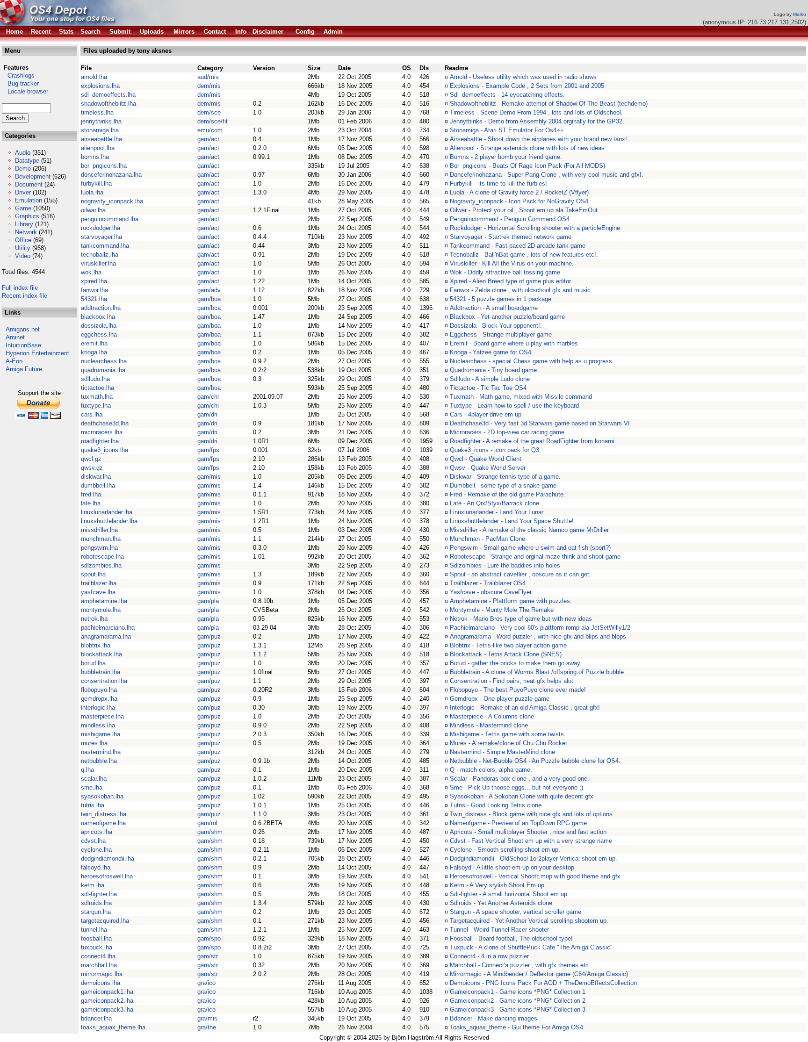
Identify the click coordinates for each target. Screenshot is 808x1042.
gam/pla (208, 600)
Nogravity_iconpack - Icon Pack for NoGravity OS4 (519, 201)
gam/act (208, 139)
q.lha (87, 769)
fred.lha (91, 494)
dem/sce (209, 112)
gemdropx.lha (99, 698)
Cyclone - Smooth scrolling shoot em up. (505, 849)
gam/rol (207, 822)
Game (23, 208)
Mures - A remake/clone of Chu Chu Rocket (508, 743)
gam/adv (209, 290)
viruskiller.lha (98, 263)
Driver (23, 192)
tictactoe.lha (97, 387)
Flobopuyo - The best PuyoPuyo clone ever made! (518, 689)
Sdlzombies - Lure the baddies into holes (505, 565)
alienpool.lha (98, 147)
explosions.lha (100, 85)
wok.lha (91, 272)
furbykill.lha (96, 183)
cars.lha (91, 414)
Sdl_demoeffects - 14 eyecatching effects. (507, 94)
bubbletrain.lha (100, 672)
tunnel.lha (94, 929)
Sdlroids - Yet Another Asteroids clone (501, 902)
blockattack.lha (101, 654)
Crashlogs (18, 75)
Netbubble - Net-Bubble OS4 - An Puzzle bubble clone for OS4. (535, 760)
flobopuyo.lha (99, 689)
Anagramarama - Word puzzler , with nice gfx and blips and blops (538, 636)
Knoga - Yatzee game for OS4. (491, 352)
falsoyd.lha (95, 867)
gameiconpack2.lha (107, 1000)
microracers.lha (102, 432)
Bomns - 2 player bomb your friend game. (506, 156)
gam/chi (208, 396)
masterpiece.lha (102, 716)
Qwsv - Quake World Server (488, 467)
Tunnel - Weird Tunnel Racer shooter (499, 929)
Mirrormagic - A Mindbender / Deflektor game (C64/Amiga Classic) (539, 973)
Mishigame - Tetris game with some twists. (508, 734)
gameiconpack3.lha (107, 1009)
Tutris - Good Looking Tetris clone (495, 805)
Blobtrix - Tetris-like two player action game (508, 645)
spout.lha (93, 574)
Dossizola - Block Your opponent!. (496, 325)
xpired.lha (94, 281)
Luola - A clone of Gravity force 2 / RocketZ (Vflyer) (519, 192)
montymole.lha (101, 609)
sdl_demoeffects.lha (108, 94)
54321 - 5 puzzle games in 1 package (500, 298)
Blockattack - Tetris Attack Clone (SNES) (506, 654)
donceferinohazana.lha (111, 174)
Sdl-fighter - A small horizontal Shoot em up (508, 894)
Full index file (20, 287)
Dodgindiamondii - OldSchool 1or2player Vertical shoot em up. (533, 858)
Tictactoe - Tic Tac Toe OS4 (488, 387)
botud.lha (93, 663)
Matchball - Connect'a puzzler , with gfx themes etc (519, 965)
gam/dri (207, 414)
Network (26, 232)
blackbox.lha (98, 316)
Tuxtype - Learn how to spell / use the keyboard (514, 405)
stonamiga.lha (100, 130)
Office (23, 240)
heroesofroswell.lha (107, 876)
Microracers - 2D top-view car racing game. (508, 432)
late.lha (91, 503)
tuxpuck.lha (96, 947)
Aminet (15, 337)
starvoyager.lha (101, 236)
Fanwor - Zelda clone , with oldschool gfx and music (520, 290)
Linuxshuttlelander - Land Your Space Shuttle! (512, 521)
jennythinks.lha (101, 121)
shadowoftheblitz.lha (108, 103)
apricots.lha (96, 831)
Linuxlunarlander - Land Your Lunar (496, 512)
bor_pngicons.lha (104, 165)
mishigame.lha (100, 734)
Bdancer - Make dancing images (493, 1018)
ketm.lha (92, 885)
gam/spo (209, 938)
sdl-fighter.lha (99, 894)
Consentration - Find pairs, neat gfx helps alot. (512, 680)
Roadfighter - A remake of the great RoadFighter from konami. (533, 441)
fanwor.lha (94, 290)
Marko (799, 14)
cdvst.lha (93, 840)
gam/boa (209, 298)
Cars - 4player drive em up (485, 414)
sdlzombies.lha (101, 565)
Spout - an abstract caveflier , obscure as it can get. (520, 574)
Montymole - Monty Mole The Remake (502, 609)
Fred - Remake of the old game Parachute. (507, 494)
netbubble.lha (99, 760)
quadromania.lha (103, 370)
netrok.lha (94, 618)
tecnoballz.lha (99, 254)
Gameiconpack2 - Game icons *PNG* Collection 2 (517, 1000)
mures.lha (94, 743)
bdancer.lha (96, 1018)
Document (29, 184)
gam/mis (209, 476)
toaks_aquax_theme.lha (113, 1027)
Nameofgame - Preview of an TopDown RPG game (518, 822)
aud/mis (208, 76)
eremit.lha (94, 343)
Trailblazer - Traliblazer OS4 (488, 583)
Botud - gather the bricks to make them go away (515, 663)
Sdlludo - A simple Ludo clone (490, 378)
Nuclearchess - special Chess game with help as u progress (531, 361)
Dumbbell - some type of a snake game (503, 485)
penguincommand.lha (109, 219)
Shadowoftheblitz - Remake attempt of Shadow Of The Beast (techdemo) (549, 103)
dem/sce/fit (212, 121)
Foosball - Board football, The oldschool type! (511, 938)
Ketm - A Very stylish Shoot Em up (497, 885)
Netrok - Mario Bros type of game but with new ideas (521, 618)
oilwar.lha (93, 210)
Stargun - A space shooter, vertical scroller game (515, 911)
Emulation (28, 200)
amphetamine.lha (104, 600)
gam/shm (210, 831)
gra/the (206, 1027)
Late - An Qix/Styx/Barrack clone (494, 503)
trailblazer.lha (98, 583)
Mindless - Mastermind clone (489, 725)
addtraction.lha (101, 307)
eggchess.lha (99, 334)
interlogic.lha (98, 707)
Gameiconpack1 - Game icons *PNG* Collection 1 (517, 991)
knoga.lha (94, 352)
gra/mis (207, 1018)
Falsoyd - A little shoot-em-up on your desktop (512, 867)
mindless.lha (98, 725)
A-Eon (14, 361)
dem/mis (209, 85)
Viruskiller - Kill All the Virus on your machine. (512, 263)
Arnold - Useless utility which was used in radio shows (523, 76)
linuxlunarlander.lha (106, 512)
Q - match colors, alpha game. (491, 769)
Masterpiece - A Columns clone (492, 716)
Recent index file (24, 295)
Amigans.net (23, 329)
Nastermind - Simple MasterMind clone (502, 751)
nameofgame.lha (103, 822)
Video (22, 255)
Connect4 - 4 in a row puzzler (489, 956)
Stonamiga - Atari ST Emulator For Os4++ (507, 130)
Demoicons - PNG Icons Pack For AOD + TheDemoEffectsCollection (543, 982)
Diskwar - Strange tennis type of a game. (505, 476)
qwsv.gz (92, 467)
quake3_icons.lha (104, 449)
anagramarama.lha (106, 636)
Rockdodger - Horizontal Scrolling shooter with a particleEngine (535, 227)
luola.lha (92, 192)
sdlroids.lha (96, 902)
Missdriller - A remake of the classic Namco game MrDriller (529, 529)
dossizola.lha (98, 325)
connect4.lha (98, 956)
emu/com (210, 130)
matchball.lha (99, 965)
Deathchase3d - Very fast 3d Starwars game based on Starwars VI (540, 423)
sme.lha (91, 787)
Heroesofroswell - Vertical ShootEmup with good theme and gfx (535, 876)
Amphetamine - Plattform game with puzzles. (511, 600)
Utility (22, 248)
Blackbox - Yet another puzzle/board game (507, 316)
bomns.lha (95, 156)
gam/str (207, 956)
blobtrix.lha (95, 645)
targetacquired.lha (105, 920)
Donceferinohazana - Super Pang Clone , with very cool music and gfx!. (546, 174)
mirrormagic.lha (102, 973)
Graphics (27, 216)
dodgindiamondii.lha (107, 858)
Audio (22, 152)
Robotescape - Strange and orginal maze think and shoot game (535, 556)
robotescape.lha (102, 556)
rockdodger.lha (100, 227)
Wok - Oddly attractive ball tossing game (505, 272)
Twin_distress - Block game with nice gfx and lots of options (531, 814)
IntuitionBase (23, 345)
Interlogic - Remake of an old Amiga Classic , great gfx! (525, 707)
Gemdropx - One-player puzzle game (499, 698)
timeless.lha (97, 112)
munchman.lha (101, 538)
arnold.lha (94, 76)
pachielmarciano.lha (108, 627)
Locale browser (25, 91)
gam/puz (209, 636)
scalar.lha (94, 778)
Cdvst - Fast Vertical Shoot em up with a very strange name (531, 840)
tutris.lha (92, 805)
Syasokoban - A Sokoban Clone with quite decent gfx (521, 796)
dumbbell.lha (98, 485)
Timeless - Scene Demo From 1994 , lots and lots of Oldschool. (536, 112)
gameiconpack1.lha (107, 991)
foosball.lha (96, 938)
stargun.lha (96, 911)
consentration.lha (104, 680)
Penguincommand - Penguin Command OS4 (510, 219)
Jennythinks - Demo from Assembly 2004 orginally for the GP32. (537, 121)
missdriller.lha (99, 529)
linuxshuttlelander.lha (109, 521)
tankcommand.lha (105, 245)
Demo (23, 168)
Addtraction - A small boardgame (494, 307)
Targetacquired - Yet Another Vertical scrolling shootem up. (529, 920)
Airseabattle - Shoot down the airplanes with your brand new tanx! (538, 139)
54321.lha (94, 298)
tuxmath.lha (97, 396)
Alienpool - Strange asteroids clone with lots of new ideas (527, 147)
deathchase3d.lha (105, 423)
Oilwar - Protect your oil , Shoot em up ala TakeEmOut (524, 210)
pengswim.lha (99, 547)
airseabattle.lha (101, 139)
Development (32, 176)
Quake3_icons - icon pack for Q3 (494, 449)
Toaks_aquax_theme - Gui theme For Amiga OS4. (517, 1027)
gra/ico (206, 982)
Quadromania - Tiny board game (493, 370)
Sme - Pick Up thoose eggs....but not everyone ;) (516, 787)
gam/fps (208, 449)
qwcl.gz (91, 458)
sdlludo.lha (95, 378)
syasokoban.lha (102, 796)
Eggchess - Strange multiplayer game (501, 334)
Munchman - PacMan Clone (487, 538)
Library (24, 224)
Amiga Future (24, 369)
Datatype (27, 160)
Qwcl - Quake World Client (485, 458)
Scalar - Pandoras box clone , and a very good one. (519, 778)
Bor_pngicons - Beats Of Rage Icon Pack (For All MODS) (527, 165)
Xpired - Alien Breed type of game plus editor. (511, 281)
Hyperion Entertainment (37, 353)
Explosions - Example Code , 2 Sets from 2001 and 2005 (527, 85)
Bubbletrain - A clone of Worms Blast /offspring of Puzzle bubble (537, 672)
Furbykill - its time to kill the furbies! (498, 183)
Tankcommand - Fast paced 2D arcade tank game (517, 245)
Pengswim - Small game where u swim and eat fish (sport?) (530, 547)
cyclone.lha (96, 849)
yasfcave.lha (98, 592)
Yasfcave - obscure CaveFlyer (491, 592)
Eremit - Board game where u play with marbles (514, 343)
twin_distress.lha (103, 814)
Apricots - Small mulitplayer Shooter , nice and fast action (528, 831)
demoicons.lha (100, 982)
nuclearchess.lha (104, 361)
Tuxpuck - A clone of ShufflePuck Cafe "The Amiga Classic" (531, 947)
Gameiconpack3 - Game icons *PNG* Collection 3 (517, 1009)
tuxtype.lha (96, 405)
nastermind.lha (101, 751)
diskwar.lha (96, 476)
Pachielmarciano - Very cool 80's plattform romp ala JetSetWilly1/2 (540, 627)
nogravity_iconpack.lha (112, 201)
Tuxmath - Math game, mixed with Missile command (521, 396)
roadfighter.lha (100, 441)
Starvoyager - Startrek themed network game (510, 236)
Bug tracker (20, 83)
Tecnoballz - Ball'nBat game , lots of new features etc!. (524, 254)
